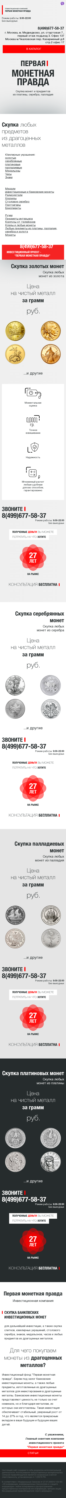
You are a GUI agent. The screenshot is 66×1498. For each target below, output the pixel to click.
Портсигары (13, 205)
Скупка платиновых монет (33, 1073)
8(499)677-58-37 (51, 28)
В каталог (33, 49)
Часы (8, 174)
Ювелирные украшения (19, 155)
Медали (10, 189)
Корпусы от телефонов (20, 222)
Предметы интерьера (19, 219)
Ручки (8, 215)
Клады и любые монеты (20, 225)
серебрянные (13, 161)
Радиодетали (13, 195)
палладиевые (13, 168)
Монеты (10, 235)
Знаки (8, 177)
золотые (10, 158)
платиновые (12, 164)
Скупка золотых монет (37, 266)
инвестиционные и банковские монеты (29, 192)
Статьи (33, 1453)
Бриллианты (13, 208)
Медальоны (12, 171)
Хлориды (10, 198)
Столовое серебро (17, 202)
